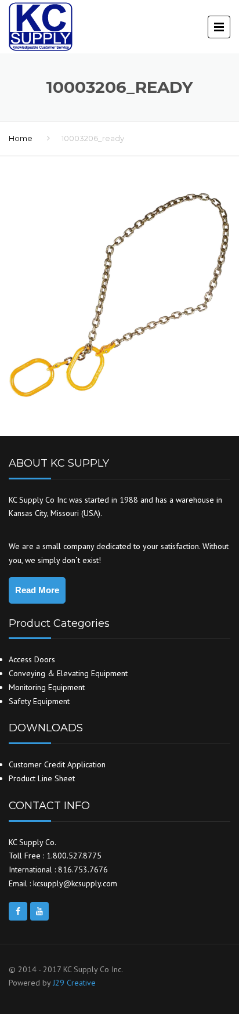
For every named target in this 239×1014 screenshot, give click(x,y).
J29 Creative (74, 982)
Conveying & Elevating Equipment (68, 673)
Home (20, 138)
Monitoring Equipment (47, 687)
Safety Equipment (39, 701)
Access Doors (32, 659)
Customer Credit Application (57, 764)
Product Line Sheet (42, 778)
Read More (37, 590)
